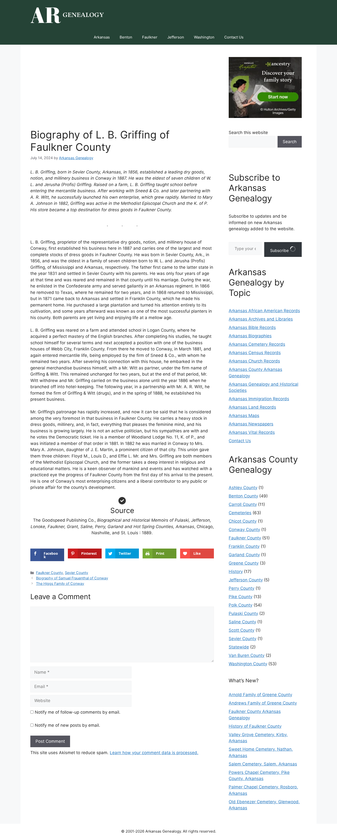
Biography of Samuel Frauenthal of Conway (72, 578)
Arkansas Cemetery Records (257, 344)
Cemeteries (240, 512)
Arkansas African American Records (264, 310)
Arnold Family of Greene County (260, 694)
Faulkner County (49, 573)
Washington (204, 37)
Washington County (248, 663)
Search (290, 141)
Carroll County (243, 504)
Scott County (241, 630)
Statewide (239, 647)
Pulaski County (243, 613)
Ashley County (243, 487)
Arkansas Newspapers (251, 423)
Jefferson (175, 37)
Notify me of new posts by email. (67, 725)
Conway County (244, 529)
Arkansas (102, 37)
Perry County (241, 588)
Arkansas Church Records (254, 361)
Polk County (240, 605)
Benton (126, 37)
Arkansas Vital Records (252, 432)
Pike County (240, 596)
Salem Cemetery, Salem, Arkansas (263, 764)
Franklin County (244, 546)
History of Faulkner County (255, 726)
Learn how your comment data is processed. (154, 752)
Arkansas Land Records (252, 407)
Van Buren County (246, 655)
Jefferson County (246, 579)
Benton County (243, 496)
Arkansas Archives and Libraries (261, 319)
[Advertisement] (122, 91)
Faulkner (149, 37)
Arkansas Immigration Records (259, 398)
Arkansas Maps (244, 415)
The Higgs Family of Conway (60, 583)
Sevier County (76, 573)
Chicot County (243, 521)
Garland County (244, 554)
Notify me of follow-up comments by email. (77, 712)
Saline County (242, 621)
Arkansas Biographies (250, 335)
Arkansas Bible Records (252, 327)
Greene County (244, 563)
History (236, 571)
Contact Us (233, 37)
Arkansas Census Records (255, 352)
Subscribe (280, 250)
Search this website (248, 132)
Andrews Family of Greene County (263, 703)
